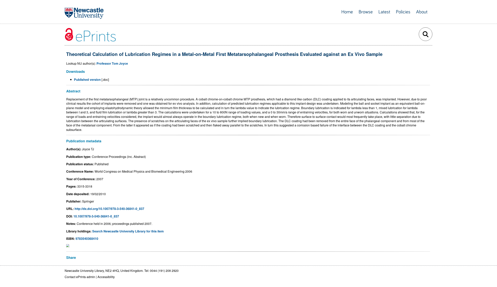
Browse (366, 12)
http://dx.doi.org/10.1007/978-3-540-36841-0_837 (109, 208)
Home (347, 12)
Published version (87, 79)
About (421, 12)
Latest (384, 12)
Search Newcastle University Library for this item (128, 231)
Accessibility (106, 277)
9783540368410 (87, 238)
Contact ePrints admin (80, 277)
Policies (403, 12)
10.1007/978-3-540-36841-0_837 (96, 216)
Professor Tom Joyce (112, 63)
